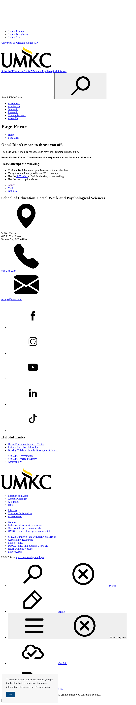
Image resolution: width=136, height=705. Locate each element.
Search (112, 585)
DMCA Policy (28, 545)
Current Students (17, 115)
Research (13, 112)
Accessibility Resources (20, 539)
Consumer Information (20, 513)
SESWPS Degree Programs (22, 458)
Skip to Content (16, 31)
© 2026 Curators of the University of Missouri (32, 536)
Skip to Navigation (18, 34)
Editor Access (15, 551)
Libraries (12, 510)
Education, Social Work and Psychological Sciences (34, 71)
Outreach (13, 109)
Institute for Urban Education (23, 447)
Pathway (25, 525)
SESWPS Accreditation (20, 455)
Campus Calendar (17, 498)
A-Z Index (22, 176)
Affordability (15, 461)
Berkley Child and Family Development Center (33, 450)
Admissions (14, 106)
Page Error (13, 137)
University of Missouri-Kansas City (19, 42)
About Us (13, 118)
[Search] (80, 86)
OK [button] (10, 694)
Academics (14, 103)
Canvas (24, 528)
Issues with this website (20, 548)
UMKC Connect (29, 531)
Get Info (12, 191)
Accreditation (15, 516)
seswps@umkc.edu (11, 299)
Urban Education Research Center (26, 444)
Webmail (12, 522)
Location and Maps (18, 495)
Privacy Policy (15, 542)
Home (11, 134)
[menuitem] (71, 574)
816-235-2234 (8, 270)
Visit (10, 188)
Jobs (10, 504)
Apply (11, 185)
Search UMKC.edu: (11, 97)
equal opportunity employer (30, 557)
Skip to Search (15, 37)
